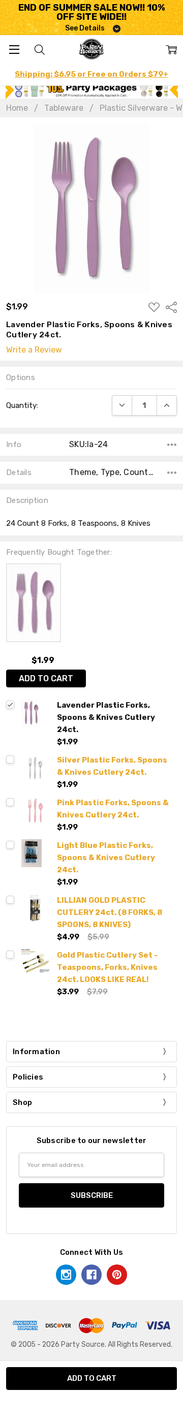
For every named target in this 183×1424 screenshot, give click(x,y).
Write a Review (34, 350)
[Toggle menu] (14, 49)
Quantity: (22, 405)
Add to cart (46, 678)
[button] (92, 90)
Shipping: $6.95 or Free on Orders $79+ (91, 74)
